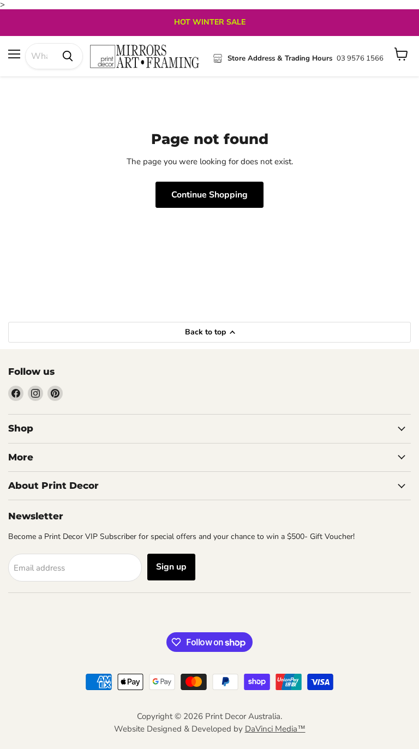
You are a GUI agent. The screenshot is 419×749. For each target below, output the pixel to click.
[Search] (67, 56)
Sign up (171, 567)
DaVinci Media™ (275, 728)
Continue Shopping (209, 195)
